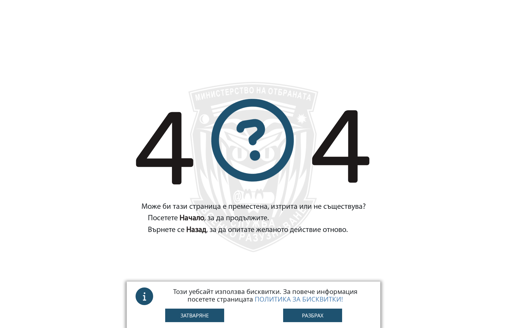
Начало (192, 218)
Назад (196, 230)
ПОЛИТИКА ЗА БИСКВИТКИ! (299, 299)
